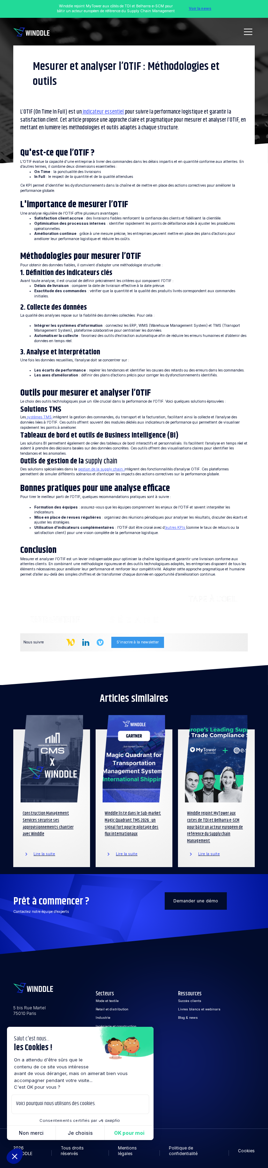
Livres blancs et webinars (199, 1009)
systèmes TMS (39, 417)
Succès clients (189, 1001)
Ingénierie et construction (116, 1026)
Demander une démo (195, 900)
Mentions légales (127, 1151)
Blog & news (188, 1017)
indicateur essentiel (103, 112)
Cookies (246, 1150)
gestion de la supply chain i (101, 469)
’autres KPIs (175, 527)
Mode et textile (107, 1001)
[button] (247, 31)
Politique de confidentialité (183, 1151)
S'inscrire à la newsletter (138, 642)
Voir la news (200, 8)
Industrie (103, 1017)
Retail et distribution (112, 1009)
